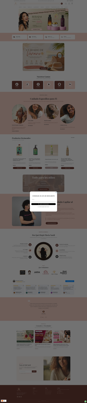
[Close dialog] (56, 192)
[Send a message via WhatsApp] (85, 401)
